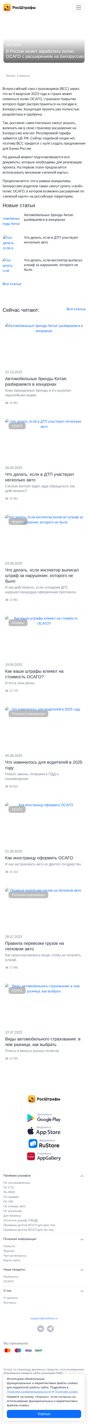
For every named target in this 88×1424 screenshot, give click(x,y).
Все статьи (12, 284)
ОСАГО (17, 426)
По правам (11, 1196)
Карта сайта (11, 1260)
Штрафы (18, 521)
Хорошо (44, 1414)
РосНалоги (10, 1276)
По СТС (8, 1187)
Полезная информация (28, 713)
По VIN (8, 1201)
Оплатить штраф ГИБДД (20, 1220)
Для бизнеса (12, 1215)
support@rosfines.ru (44, 1318)
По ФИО (9, 1192)
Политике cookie (66, 1391)
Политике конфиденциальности (29, 1391)
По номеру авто (14, 1206)
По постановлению (16, 1182)
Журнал (9, 1251)
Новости (9, 1246)
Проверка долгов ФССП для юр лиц (28, 1229)
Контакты (9, 1302)
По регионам (12, 1211)
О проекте (10, 1297)
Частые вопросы (14, 1255)
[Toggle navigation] (79, 7)
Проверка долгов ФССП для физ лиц (29, 1225)
